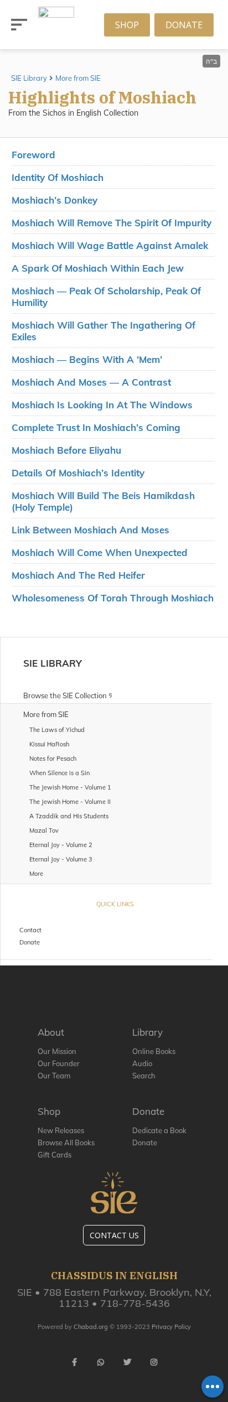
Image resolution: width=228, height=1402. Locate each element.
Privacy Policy (171, 1327)
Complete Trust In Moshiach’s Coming (96, 427)
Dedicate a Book (159, 1130)
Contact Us (114, 1235)
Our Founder (59, 1063)
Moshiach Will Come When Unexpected (100, 552)
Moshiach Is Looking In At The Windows (102, 405)
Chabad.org (91, 1327)
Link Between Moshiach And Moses (90, 530)
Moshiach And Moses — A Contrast (91, 382)
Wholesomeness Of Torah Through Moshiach (113, 598)
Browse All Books (66, 1142)
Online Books (153, 1051)
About (51, 1032)
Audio (142, 1063)
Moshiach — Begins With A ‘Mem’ (87, 359)
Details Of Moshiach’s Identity (78, 473)
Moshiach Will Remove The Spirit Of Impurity (111, 223)
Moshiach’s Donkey (54, 200)
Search (144, 1075)
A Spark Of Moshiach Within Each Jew (98, 268)
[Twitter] (127, 1362)
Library (147, 1032)
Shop (127, 25)
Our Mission (57, 1051)
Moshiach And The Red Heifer (78, 575)
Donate (184, 25)
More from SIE (78, 78)
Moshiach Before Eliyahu (66, 450)
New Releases (61, 1130)
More (36, 873)
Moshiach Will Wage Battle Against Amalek (110, 245)
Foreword (33, 154)
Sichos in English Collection (90, 113)
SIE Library (29, 78)
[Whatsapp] (100, 1362)
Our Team (54, 1075)
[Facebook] (74, 1362)
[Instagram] (153, 1362)
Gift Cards (54, 1154)
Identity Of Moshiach (57, 177)
